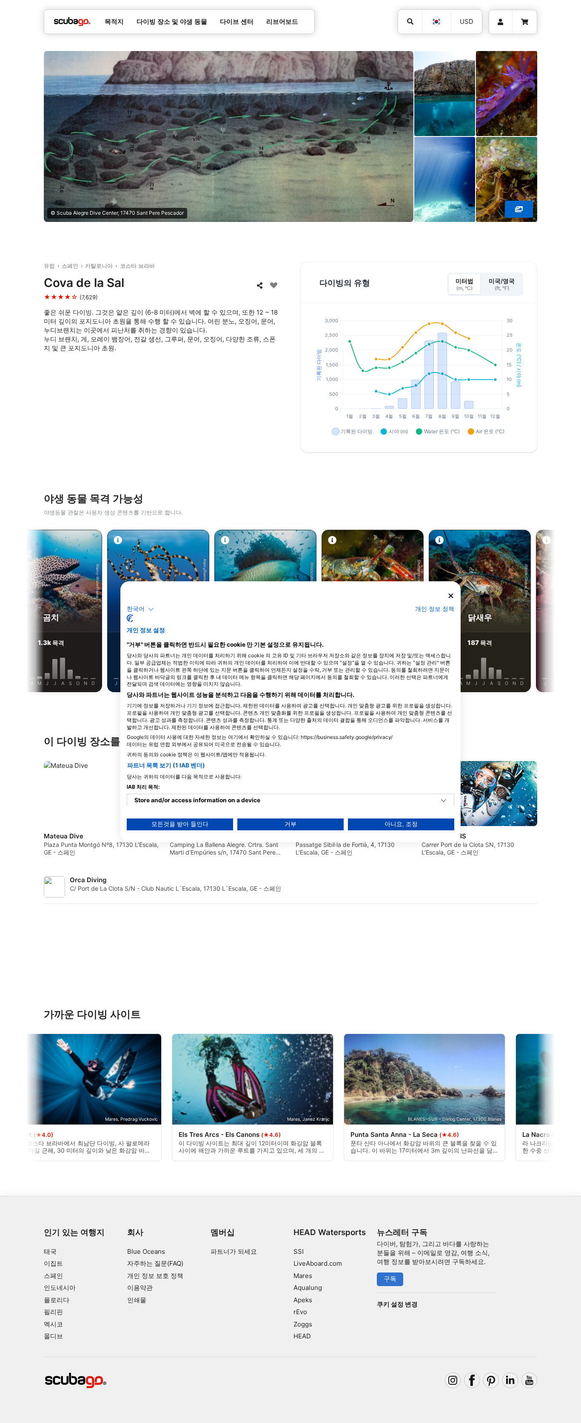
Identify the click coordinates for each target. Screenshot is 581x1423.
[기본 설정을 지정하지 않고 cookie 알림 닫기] (450, 595)
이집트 (53, 1263)
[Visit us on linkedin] (510, 1380)
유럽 (49, 265)
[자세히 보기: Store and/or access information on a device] (443, 800)
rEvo (300, 1312)
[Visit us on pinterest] (491, 1380)
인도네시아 (60, 1288)
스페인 (70, 265)
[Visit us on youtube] (529, 1380)
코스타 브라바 (137, 265)
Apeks (302, 1300)
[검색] (410, 22)
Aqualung (307, 1288)
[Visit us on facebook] (472, 1380)
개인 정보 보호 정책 (155, 1276)
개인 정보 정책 (434, 608)
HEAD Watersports (329, 1232)
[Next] (537, 612)
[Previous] (43, 612)
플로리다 (56, 1300)
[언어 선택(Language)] (436, 22)
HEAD (302, 1336)
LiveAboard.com (317, 1263)
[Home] (72, 22)
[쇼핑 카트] (524, 22)
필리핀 (53, 1312)
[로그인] (500, 22)
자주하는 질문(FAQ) (155, 1263)
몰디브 (53, 1336)
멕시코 (53, 1324)
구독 (390, 1279)
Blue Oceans (146, 1251)
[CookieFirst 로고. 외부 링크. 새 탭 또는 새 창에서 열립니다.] (130, 618)
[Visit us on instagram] (453, 1380)
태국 (50, 1251)
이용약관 (140, 1288)
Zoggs (302, 1324)
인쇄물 (136, 1300)
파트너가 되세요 (234, 1251)
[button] (140, 609)
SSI (298, 1251)
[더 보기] (519, 209)
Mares (302, 1276)
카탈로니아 (99, 265)
